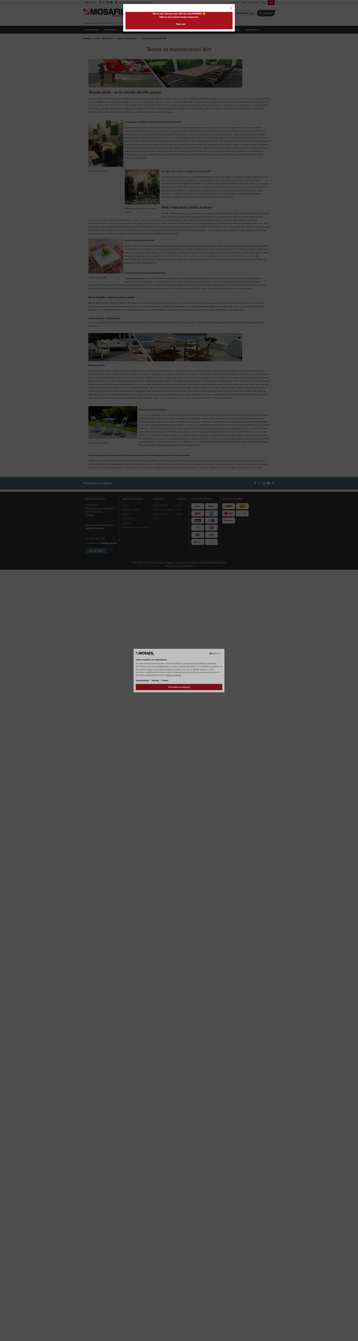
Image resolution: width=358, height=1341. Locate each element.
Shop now (181, 24)
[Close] (231, 8)
